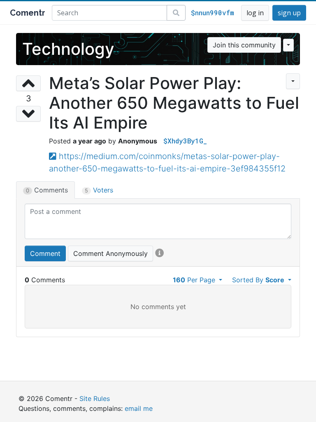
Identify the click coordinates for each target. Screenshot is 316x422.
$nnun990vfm (212, 12)
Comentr (27, 13)
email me (139, 408)
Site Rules (94, 398)
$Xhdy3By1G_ (185, 140)
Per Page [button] (195, 280)
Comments (47, 190)
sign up (289, 12)
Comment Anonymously (110, 253)
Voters (99, 190)
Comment (45, 253)
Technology (68, 49)
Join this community (244, 45)
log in (255, 12)
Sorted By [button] (258, 280)
